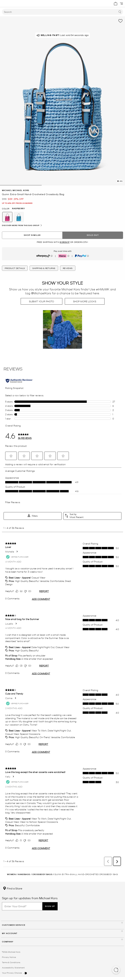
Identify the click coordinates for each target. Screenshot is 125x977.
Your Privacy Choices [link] (12, 972)
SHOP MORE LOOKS (84, 301)
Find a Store (14, 888)
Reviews (68, 268)
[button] (116, 970)
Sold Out (93, 235)
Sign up (50, 906)
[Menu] (121, 3)
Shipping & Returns (43, 268)
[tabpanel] (62, 100)
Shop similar (32, 235)
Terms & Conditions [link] (11, 962)
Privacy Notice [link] (9, 957)
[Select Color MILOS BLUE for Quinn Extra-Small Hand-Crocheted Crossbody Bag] (19, 217)
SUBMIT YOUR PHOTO (41, 301)
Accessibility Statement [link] (13, 967)
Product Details (15, 268)
